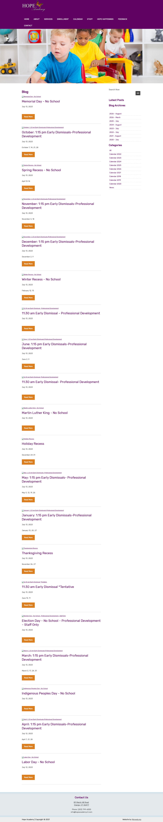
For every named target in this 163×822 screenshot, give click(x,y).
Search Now (114, 89)
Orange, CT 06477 (81, 805)
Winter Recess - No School (41, 279)
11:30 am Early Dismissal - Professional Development (61, 313)
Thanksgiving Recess (37, 553)
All (110, 150)
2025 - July (114, 121)
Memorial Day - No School (41, 101)
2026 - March (114, 117)
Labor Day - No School (38, 762)
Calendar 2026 (115, 169)
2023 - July (114, 128)
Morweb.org (136, 819)
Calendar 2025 (115, 165)
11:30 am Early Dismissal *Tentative (48, 587)
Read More (28, 117)
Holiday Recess (33, 444)
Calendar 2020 (115, 184)
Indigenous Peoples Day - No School (48, 693)
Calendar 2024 (115, 161)
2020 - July (114, 140)
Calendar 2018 (115, 176)
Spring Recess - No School (41, 170)
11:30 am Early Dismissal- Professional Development (60, 382)
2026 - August (115, 114)
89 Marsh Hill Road (81, 802)
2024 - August (115, 125)
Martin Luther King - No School (45, 413)
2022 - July (114, 132)
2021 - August (115, 136)
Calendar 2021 (115, 173)
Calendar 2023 (115, 158)
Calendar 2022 (115, 154)
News (111, 187)
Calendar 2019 (115, 180)
